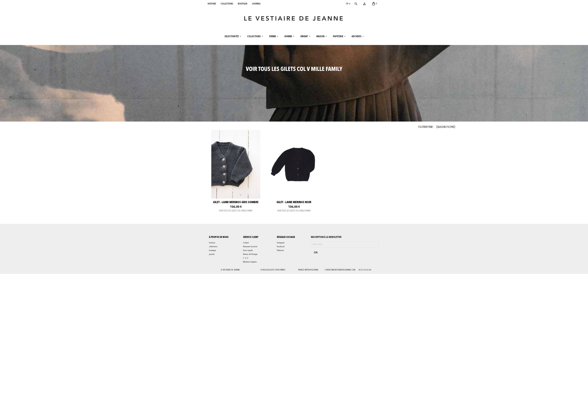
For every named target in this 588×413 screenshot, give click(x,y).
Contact (246, 243)
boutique (242, 3)
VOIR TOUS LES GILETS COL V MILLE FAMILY (236, 211)
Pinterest (280, 250)
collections (227, 3)
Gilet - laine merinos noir (294, 202)
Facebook (281, 247)
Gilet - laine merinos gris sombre (235, 202)
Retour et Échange (250, 254)
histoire (212, 3)
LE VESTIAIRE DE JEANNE (294, 19)
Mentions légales (250, 262)
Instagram (281, 243)
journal (256, 3)
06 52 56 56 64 (365, 270)
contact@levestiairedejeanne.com (340, 270)
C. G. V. (245, 258)
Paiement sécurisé (250, 247)
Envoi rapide (248, 250)
